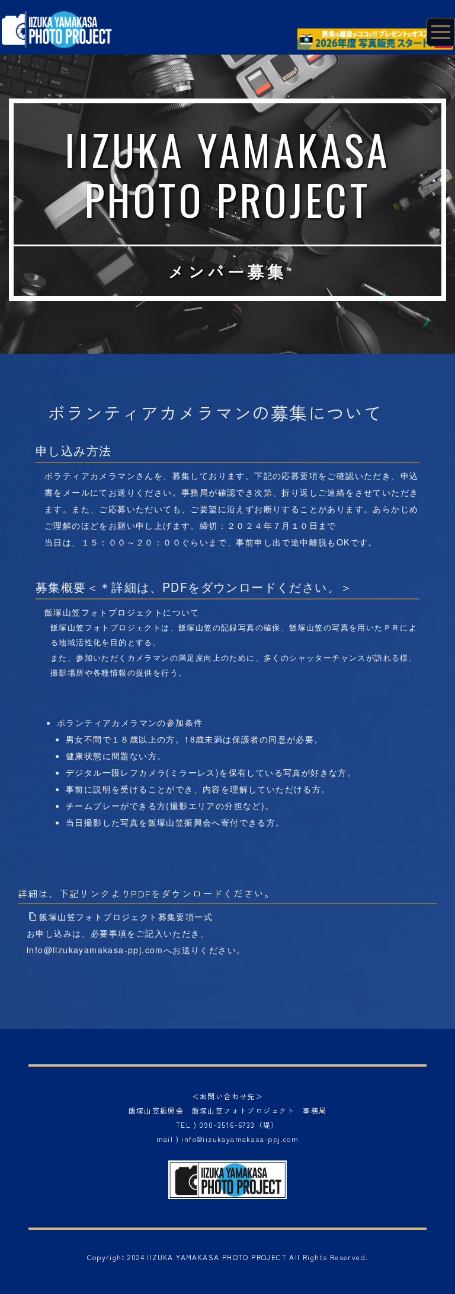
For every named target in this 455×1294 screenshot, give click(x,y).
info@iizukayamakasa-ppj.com (95, 950)
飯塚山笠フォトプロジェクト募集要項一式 (126, 916)
